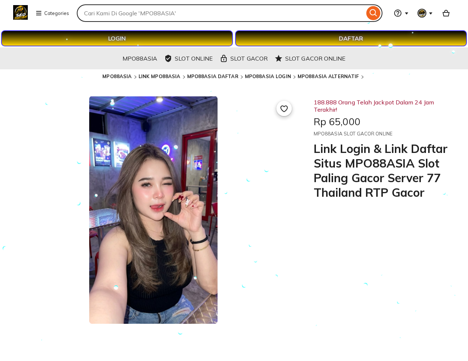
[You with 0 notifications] (425, 13)
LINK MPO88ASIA (160, 76)
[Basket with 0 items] (446, 13)
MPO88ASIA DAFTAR (212, 76)
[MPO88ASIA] (20, 17)
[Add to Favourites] (284, 108)
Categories (56, 13)
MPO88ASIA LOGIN (268, 76)
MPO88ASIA (117, 76)
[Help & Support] (401, 13)
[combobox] (221, 13)
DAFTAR (351, 38)
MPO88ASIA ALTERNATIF (328, 76)
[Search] (373, 13)
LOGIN (117, 38)
